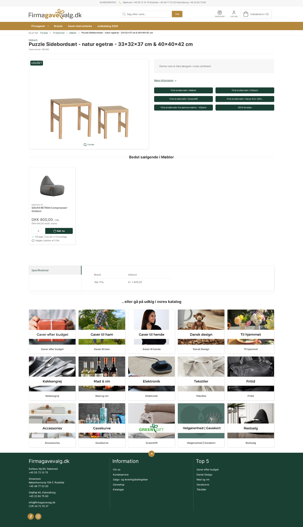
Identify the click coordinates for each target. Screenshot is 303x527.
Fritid (251, 395)
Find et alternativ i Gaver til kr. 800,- (245, 99)
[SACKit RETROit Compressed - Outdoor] (52, 185)
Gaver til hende (152, 349)
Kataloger (118, 489)
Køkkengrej (52, 395)
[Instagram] (38, 516)
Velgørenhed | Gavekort (201, 442)
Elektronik (151, 395)
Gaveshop (118, 484)
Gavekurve (101, 442)
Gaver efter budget (52, 349)
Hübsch (33, 40)
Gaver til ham (102, 349)
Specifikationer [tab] (40, 270)
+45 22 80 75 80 (38, 496)
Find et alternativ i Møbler (183, 90)
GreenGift (151, 442)
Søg (177, 14)
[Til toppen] (151, 454)
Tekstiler (201, 395)
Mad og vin (102, 395)
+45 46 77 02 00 (38, 486)
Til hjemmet (59, 33)
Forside (44, 33)
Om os (116, 469)
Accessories (52, 442)
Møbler (73, 33)
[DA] (55, 14)
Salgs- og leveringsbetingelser (130, 479)
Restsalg (251, 442)
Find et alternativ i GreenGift (184, 99)
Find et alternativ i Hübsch (245, 90)
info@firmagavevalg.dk (42, 502)
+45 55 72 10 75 (38, 472)
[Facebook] (31, 516)
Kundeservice (108, 2)
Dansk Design (201, 349)
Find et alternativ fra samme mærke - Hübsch (183, 107)
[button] (40, 26)
